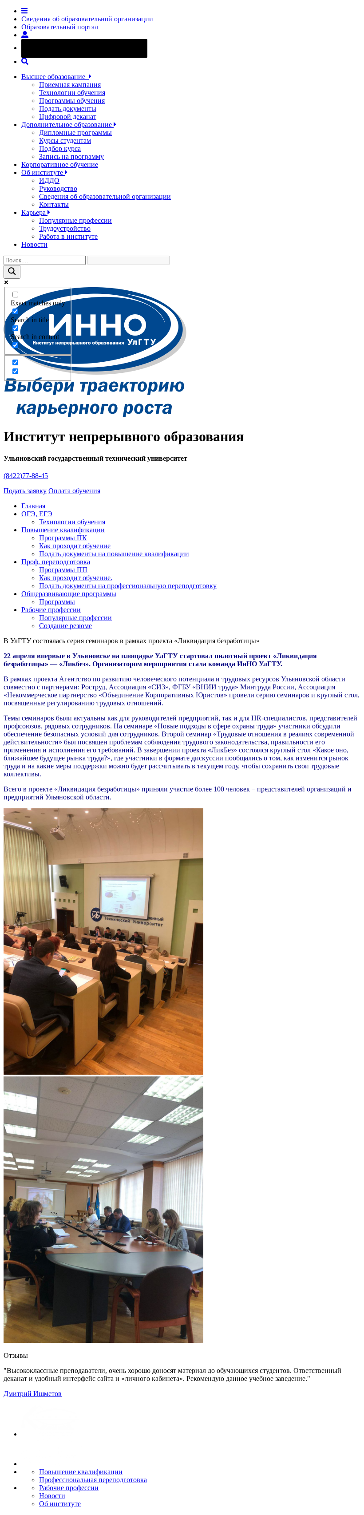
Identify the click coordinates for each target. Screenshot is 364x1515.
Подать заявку (25, 490)
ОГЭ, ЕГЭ (36, 514)
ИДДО (49, 180)
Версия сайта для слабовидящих (92, 47)
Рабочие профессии (51, 609)
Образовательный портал (59, 27)
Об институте (43, 172)
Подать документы (67, 108)
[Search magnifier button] (12, 272)
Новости (34, 244)
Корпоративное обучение (59, 164)
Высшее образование (55, 76)
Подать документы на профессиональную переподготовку (128, 585)
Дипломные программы (75, 132)
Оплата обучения (74, 490)
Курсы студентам (65, 140)
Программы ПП (63, 570)
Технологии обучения (72, 92)
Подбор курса (60, 148)
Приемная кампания (70, 84)
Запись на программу (71, 156)
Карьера (34, 212)
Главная (33, 506)
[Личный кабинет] (24, 35)
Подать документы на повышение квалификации (114, 554)
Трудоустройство (65, 228)
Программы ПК (63, 538)
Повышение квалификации (63, 530)
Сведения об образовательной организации (87, 19)
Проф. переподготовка (55, 562)
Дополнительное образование (67, 124)
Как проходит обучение (75, 546)
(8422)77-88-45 (26, 475)
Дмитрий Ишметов (33, 1393)
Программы (57, 601)
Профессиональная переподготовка (93, 1479)
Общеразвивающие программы (68, 593)
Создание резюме (65, 625)
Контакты (54, 204)
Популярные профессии (75, 220)
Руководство (58, 188)
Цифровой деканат (67, 116)
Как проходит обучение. (75, 577)
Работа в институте (68, 236)
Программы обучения (72, 100)
